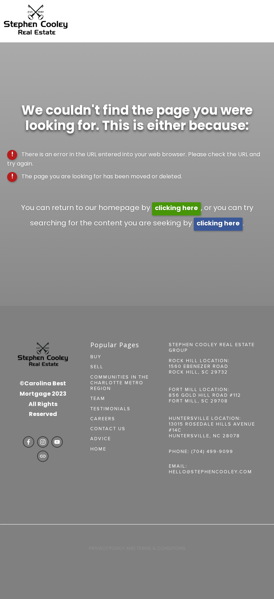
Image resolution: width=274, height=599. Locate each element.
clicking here (176, 208)
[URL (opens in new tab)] (43, 456)
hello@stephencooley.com (210, 471)
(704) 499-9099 (212, 451)
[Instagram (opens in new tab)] (43, 442)
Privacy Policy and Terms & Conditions (137, 548)
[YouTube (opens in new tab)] (57, 442)
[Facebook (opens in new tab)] (28, 442)
